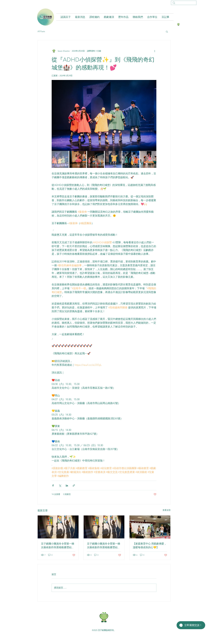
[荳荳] (178, 24)
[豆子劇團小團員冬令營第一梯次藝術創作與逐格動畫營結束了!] (58, 526)
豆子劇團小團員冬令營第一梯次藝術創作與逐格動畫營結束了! (57, 545)
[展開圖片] (104, 115)
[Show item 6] (148, 159)
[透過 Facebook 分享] (53, 485)
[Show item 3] (95, 159)
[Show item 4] (113, 159)
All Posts (41, 31)
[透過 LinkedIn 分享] (67, 485)
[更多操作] (154, 51)
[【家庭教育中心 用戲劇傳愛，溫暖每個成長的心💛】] (149, 526)
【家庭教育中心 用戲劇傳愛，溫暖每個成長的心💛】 (150, 545)
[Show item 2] (77, 159)
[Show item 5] (130, 159)
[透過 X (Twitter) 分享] (60, 485)
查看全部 (167, 510)
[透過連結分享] (73, 485)
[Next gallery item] (153, 115)
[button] (167, 31)
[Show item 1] (60, 159)
